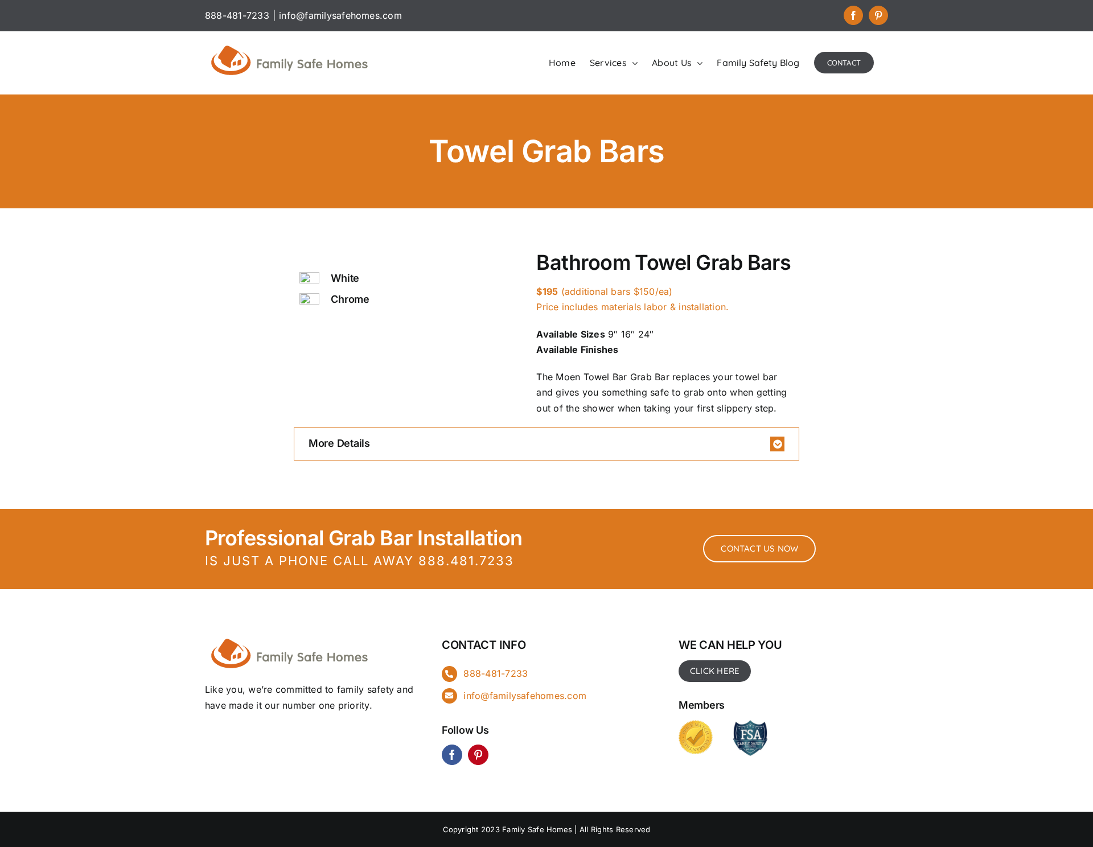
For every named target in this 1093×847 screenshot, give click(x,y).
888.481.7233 (466, 560)
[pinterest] (478, 755)
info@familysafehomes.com (340, 15)
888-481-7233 (495, 673)
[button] (546, 444)
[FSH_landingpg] (290, 637)
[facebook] (452, 755)
